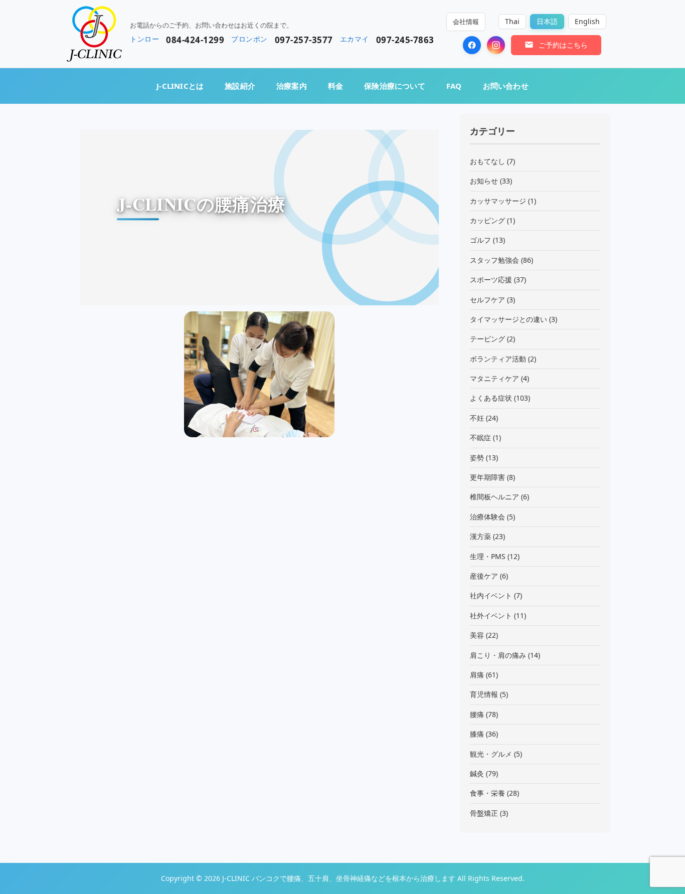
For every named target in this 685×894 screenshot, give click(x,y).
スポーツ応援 (491, 279)
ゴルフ (480, 240)
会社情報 (466, 21)
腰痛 (477, 714)
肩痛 (477, 674)
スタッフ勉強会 (494, 260)
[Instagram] (496, 45)
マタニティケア (494, 378)
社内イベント (491, 595)
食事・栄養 (487, 793)
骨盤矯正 (484, 813)
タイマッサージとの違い (508, 319)
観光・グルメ (491, 754)
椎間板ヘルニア (494, 496)
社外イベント (491, 615)
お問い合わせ (506, 86)
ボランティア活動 (498, 359)
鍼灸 (477, 773)
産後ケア (484, 576)
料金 (335, 86)
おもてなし (487, 161)
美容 (477, 635)
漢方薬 (480, 536)
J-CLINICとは (180, 86)
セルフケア (487, 299)
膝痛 (477, 734)
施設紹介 (240, 86)
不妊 (477, 418)
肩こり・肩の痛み (498, 655)
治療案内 (291, 86)
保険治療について (394, 86)
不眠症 (480, 437)
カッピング (487, 220)
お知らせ (484, 181)
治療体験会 (487, 516)
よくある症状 (491, 398)
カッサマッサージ (498, 201)
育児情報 (484, 694)
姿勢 (477, 457)
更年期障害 (487, 477)
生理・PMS (487, 556)
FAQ (454, 86)
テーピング (487, 338)
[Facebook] (472, 45)
